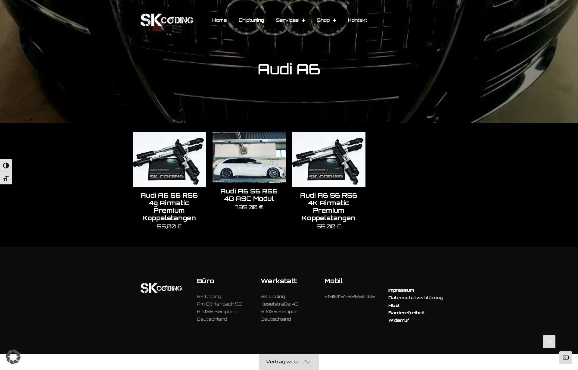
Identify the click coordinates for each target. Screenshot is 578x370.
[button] (13, 356)
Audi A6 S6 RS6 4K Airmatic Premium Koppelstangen (328, 206)
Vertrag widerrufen (289, 361)
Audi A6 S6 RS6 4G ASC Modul (249, 194)
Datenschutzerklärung (415, 297)
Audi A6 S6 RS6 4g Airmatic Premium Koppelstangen (169, 206)
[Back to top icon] (549, 341)
